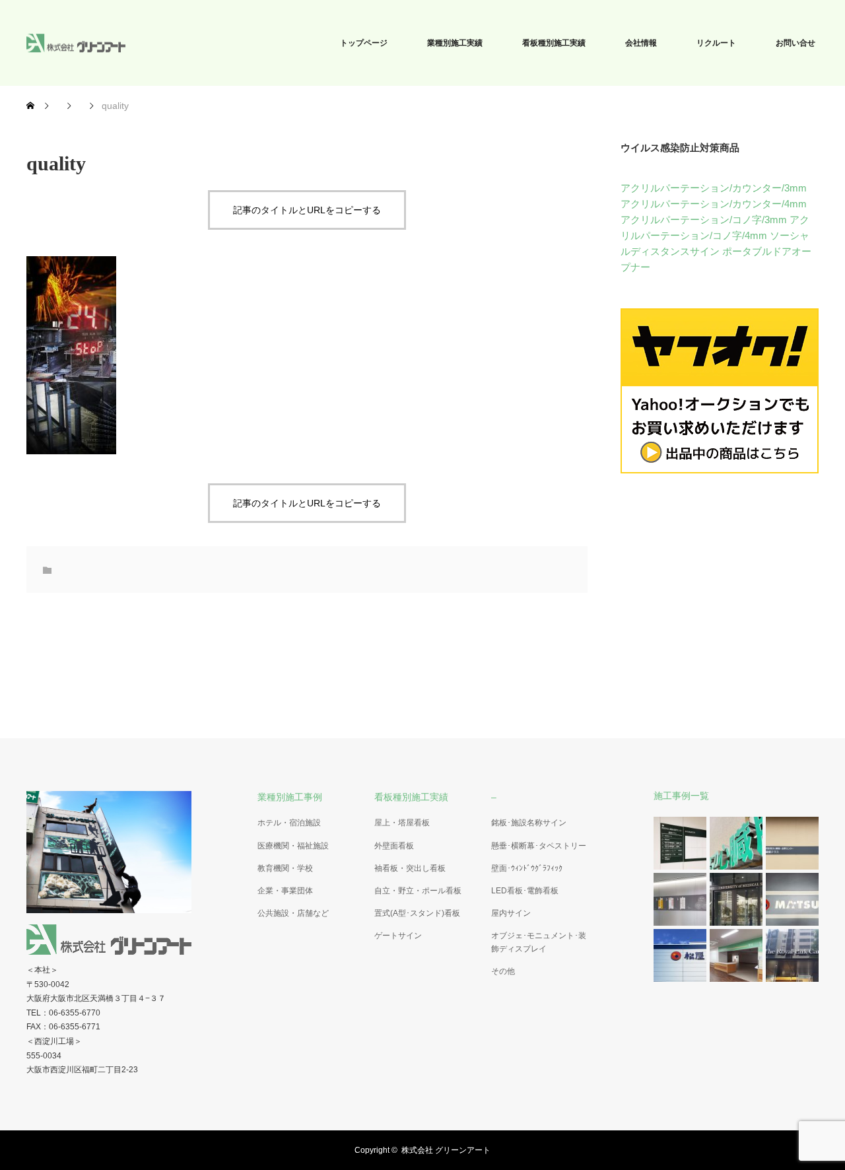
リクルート (716, 43)
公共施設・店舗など (293, 913)
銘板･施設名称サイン (528, 822)
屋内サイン (511, 913)
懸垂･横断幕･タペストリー (538, 845)
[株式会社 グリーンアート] (125, 43)
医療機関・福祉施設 (293, 845)
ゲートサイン (398, 935)
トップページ (364, 43)
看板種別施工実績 (554, 43)
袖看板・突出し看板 (410, 868)
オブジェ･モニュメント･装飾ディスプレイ (538, 942)
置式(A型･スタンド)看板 (417, 913)
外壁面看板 (394, 845)
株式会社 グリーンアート (445, 1150)
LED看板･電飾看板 (524, 890)
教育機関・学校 (285, 868)
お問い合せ (795, 43)
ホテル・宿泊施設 (289, 822)
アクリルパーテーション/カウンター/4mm (714, 203)
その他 (503, 971)
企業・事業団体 (285, 890)
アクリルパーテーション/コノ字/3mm (704, 219)
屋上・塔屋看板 (402, 822)
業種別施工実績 (455, 43)
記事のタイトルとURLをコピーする (307, 210)
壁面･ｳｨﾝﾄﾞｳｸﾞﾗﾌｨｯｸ (526, 868)
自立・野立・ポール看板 (417, 890)
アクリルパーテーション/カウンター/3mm (714, 187)
